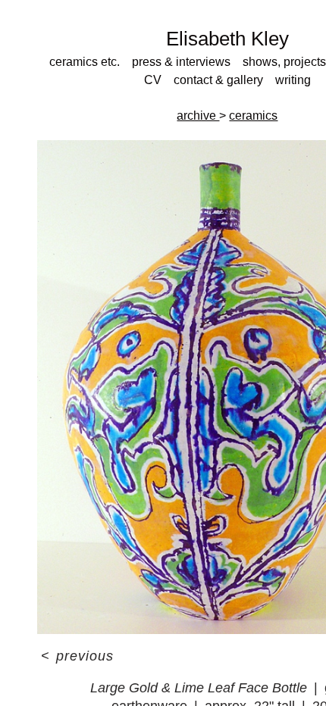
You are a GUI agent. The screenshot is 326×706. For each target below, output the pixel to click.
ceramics (253, 115)
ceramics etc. (84, 61)
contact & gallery (218, 79)
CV (152, 79)
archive (198, 115)
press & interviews (181, 61)
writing (293, 79)
